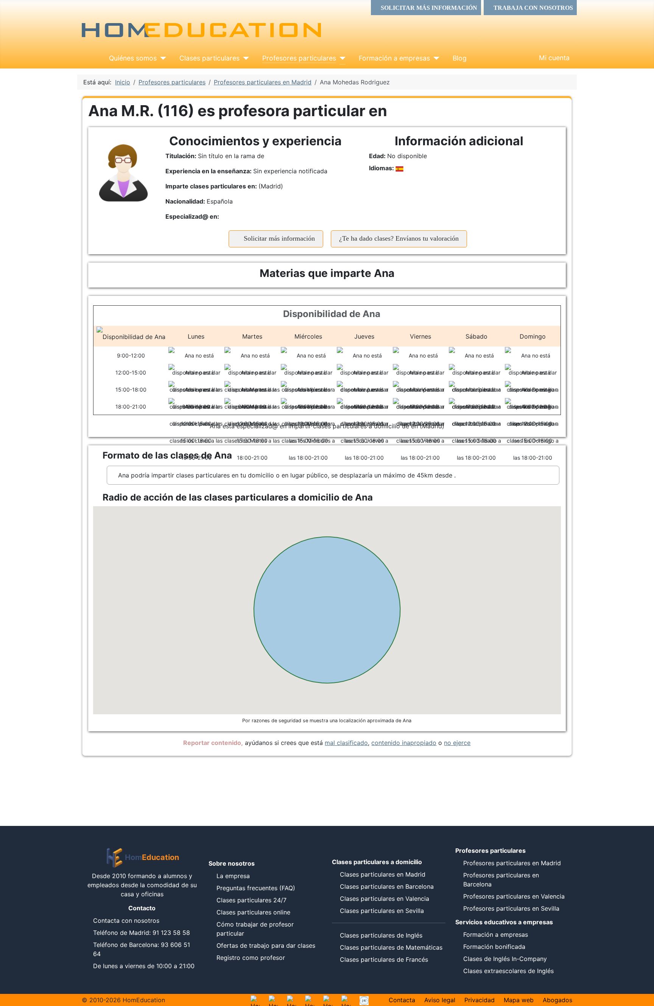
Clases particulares (209, 58)
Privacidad (479, 1000)
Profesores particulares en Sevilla (511, 908)
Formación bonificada (494, 946)
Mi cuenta (554, 58)
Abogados (557, 1000)
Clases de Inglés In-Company (505, 958)
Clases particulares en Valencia (384, 898)
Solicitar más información (278, 238)
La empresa (233, 876)
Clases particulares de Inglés (381, 935)
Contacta (402, 1000)
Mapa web (519, 1000)
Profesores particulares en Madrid (512, 863)
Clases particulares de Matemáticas (391, 947)
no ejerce (457, 742)
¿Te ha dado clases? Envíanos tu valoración (399, 238)
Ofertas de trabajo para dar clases (265, 945)
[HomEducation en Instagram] (273, 999)
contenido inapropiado (403, 742)
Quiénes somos (133, 58)
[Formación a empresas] (434, 58)
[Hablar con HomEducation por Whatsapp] (255, 999)
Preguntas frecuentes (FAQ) (255, 888)
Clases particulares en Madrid (382, 874)
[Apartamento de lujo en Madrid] (364, 999)
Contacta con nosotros (126, 920)
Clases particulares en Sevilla (382, 910)
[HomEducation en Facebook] (309, 999)
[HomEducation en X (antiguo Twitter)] (327, 999)
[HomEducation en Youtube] (291, 999)
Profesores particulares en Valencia (514, 896)
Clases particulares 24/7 (251, 900)
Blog (460, 58)
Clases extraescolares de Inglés (508, 971)
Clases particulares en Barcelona (387, 886)
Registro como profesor (250, 957)
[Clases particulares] (244, 58)
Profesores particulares (299, 58)
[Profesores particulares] (341, 58)
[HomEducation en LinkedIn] (345, 999)
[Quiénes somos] (161, 58)
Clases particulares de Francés (384, 959)
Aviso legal (439, 1000)
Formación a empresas (394, 58)
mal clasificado (346, 742)
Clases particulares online (253, 912)
